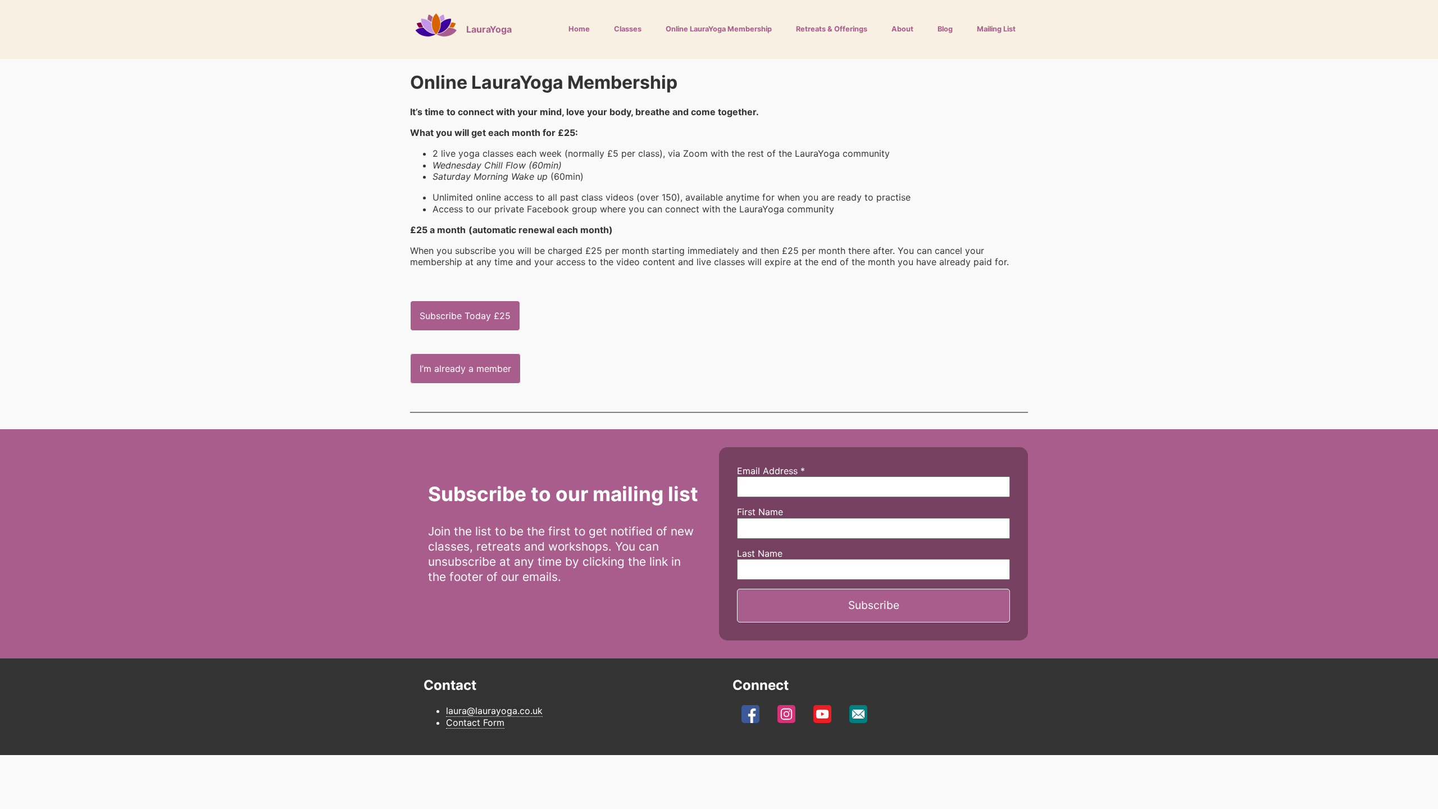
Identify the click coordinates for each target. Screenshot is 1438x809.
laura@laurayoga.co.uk (494, 710)
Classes (627, 29)
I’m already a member (465, 368)
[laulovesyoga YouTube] (822, 716)
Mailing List (996, 29)
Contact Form (475, 722)
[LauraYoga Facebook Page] (750, 716)
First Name (760, 511)
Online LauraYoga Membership (719, 29)
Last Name (759, 553)
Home (579, 29)
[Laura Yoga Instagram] (786, 716)
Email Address (771, 470)
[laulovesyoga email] (858, 716)
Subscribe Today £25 (465, 315)
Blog (945, 29)
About (902, 29)
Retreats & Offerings (831, 29)
